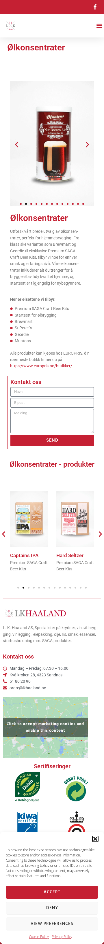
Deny (52, 908)
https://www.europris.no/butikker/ (41, 366)
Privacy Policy (62, 936)
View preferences (52, 923)
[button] (95, 839)
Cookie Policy (39, 936)
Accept (52, 892)
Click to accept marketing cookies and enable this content (45, 727)
